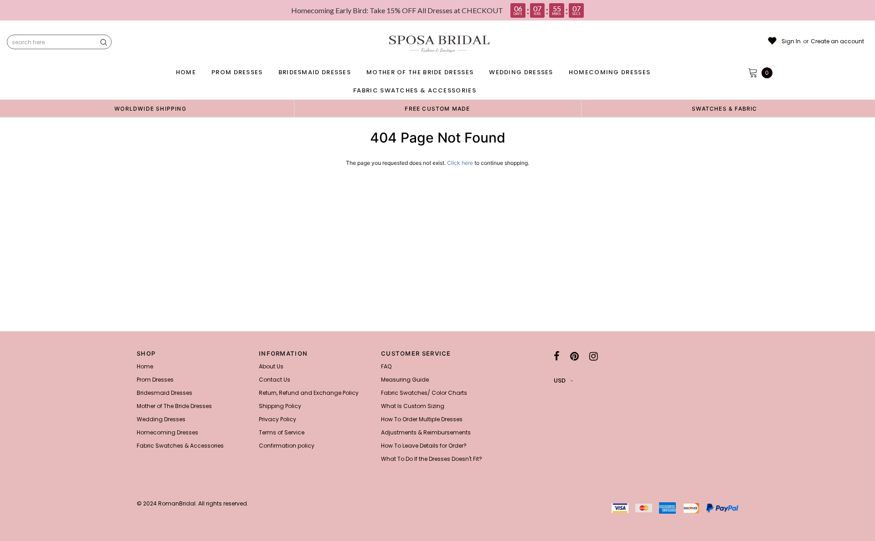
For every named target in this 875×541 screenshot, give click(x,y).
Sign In (791, 41)
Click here (460, 162)
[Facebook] (557, 356)
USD (560, 380)
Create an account (837, 41)
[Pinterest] (574, 356)
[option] (150, 108)
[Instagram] (593, 356)
